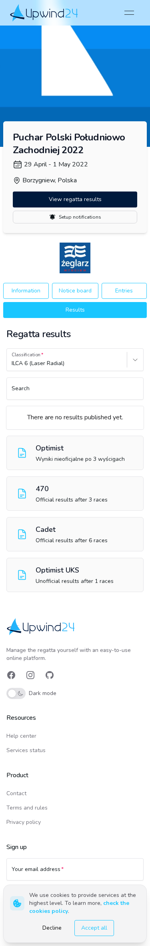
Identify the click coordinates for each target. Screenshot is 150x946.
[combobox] (12, 363)
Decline (52, 928)
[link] (45, 13)
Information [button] (26, 290)
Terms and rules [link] (27, 808)
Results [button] (75, 310)
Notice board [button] (75, 290)
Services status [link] (26, 750)
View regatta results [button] (75, 199)
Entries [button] (124, 290)
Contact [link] (16, 793)
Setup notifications (80, 217)
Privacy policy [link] (23, 822)
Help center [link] (21, 736)
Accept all (94, 928)
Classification (26, 355)
